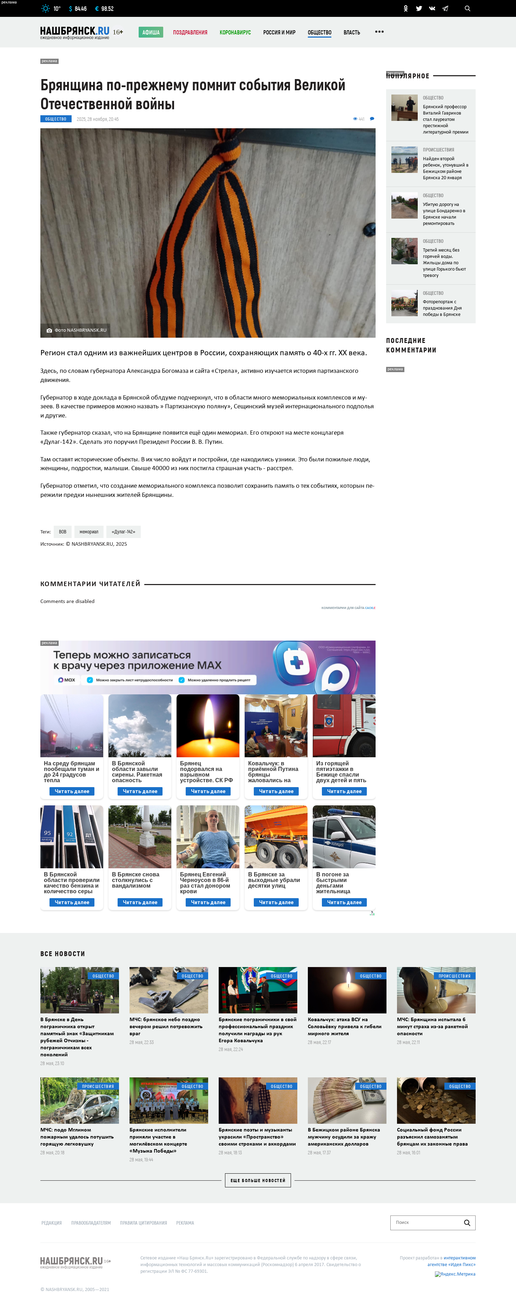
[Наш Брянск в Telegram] (445, 8)
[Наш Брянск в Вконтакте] (432, 8)
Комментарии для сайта (349, 608)
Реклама (185, 1223)
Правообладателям (91, 1223)
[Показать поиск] (467, 8)
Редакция (51, 1223)
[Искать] (467, 1222)
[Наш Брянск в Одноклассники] (406, 8)
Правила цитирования (143, 1223)
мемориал (89, 531)
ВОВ (62, 531)
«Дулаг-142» (123, 531)
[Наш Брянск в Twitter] (419, 8)
